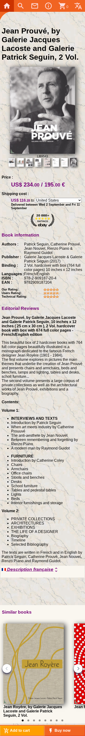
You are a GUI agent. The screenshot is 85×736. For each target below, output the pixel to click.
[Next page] (78, 668)
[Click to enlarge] (42, 152)
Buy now (59, 731)
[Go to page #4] (39, 720)
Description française (32, 570)
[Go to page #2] (28, 720)
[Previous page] (6, 668)
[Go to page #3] (34, 720)
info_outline (48, 6)
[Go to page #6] (51, 720)
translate (78, 6)
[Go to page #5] (45, 720)
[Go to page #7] (57, 720)
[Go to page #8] (62, 720)
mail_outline (35, 6)
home (7, 6)
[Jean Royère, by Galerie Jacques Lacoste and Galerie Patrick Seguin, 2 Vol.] (33, 703)
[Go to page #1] (23, 720)
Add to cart (17, 731)
